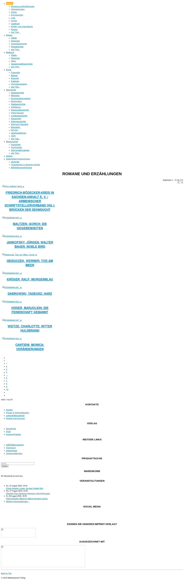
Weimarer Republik (19, 124)
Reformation (16, 101)
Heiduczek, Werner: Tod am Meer (30, 263)
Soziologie (16, 144)
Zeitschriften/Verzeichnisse (18, 158)
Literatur (9, 3)
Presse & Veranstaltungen (17, 412)
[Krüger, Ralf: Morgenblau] (12, 273)
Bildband (10, 52)
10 (7, 389)
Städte (14, 38)
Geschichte (11, 89)
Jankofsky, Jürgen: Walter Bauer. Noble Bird (30, 244)
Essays (14, 29)
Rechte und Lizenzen (15, 418)
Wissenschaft (12, 141)
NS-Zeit (14, 130)
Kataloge (15, 81)
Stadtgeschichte (18, 104)
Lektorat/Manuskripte (15, 415)
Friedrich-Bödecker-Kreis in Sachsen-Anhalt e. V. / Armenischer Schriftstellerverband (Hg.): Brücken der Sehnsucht (30, 201)
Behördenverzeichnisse (21, 167)
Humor (14, 20)
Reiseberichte (17, 46)
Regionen (15, 40)
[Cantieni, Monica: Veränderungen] (12, 338)
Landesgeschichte (19, 115)
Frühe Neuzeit (17, 112)
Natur (13, 61)
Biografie (15, 78)
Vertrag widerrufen (14, 453)
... (7, 375)
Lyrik (13, 17)
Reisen (9, 35)
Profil (8, 431)
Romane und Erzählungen (22, 6)
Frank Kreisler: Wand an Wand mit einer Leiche (27, 498)
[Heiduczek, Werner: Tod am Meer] (19, 254)
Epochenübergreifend (20, 98)
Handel (9, 409)
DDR (13, 135)
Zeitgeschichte (17, 92)
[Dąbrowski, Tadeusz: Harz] (12, 287)
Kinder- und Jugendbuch (22, 26)
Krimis (14, 12)
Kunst (8, 69)
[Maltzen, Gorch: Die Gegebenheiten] (12, 217)
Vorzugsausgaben (19, 84)
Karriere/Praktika (13, 434)
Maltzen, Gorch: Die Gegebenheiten (30, 226)
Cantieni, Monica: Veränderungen (29, 346)
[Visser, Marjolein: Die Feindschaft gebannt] (12, 301)
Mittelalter (15, 95)
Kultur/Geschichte (19, 43)
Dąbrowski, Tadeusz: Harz (30, 293)
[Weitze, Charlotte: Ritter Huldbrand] (12, 320)
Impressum (11, 447)
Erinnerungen (17, 15)
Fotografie (15, 72)
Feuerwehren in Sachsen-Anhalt (25, 164)
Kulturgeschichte (18, 121)
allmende (15, 161)
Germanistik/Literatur (20, 150)
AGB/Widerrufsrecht (15, 444)
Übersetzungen (18, 9)
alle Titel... (15, 32)
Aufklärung (16, 107)
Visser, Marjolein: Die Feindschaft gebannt (29, 310)
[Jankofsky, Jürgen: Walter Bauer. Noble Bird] (12, 236)
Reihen (9, 156)
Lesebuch (15, 23)
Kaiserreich (16, 118)
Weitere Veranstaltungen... (17, 501)
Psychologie (16, 147)
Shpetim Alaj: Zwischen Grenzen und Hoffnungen (28, 493)
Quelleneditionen (18, 133)
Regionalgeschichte (20, 109)
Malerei (14, 75)
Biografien (15, 127)
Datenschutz (11, 450)
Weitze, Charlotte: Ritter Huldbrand (30, 328)
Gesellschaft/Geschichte (22, 63)
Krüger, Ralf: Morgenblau (30, 279)
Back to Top (6, 573)
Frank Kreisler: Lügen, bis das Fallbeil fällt (24, 488)
